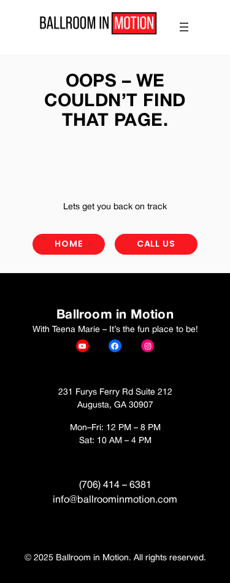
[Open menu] (184, 27)
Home (68, 243)
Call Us (156, 243)
